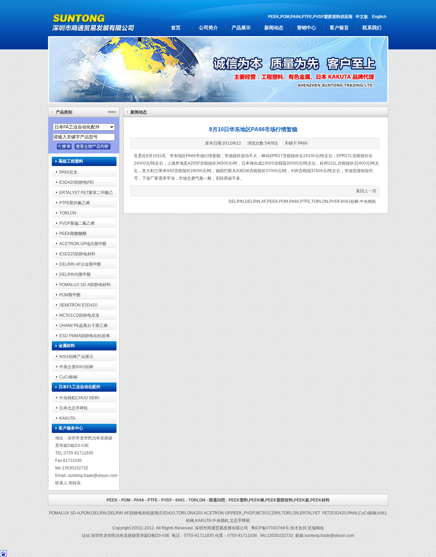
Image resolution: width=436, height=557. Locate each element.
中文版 (362, 16)
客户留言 (339, 27)
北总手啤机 (240, 520)
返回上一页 (366, 191)
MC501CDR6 (268, 513)
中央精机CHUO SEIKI (79, 398)
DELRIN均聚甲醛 (75, 274)
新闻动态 (273, 27)
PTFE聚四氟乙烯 (74, 203)
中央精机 (368, 201)
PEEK (272, 201)
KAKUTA (67, 418)
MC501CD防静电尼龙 (79, 315)
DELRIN (236, 201)
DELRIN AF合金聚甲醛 (80, 264)
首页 (176, 27)
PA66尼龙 (68, 172)
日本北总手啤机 (73, 408)
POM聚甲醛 (70, 295)
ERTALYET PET (315, 513)
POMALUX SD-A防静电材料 (85, 284)
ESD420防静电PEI (76, 182)
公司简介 (208, 27)
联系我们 (372, 27)
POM (283, 201)
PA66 (303, 143)
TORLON (67, 213)
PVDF (334, 201)
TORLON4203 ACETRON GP (203, 513)
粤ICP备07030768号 (270, 528)
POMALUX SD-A (64, 513)
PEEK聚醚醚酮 (73, 233)
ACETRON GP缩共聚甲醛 (83, 243)
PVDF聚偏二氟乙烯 (77, 223)
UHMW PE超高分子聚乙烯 (83, 325)
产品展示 (241, 27)
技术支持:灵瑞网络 (307, 528)
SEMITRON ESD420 (78, 305)
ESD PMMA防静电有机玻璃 (84, 335)
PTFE (305, 201)
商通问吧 (217, 500)
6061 (180, 500)
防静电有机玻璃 (144, 513)
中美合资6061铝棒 (76, 367)
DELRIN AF (255, 201)
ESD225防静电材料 (77, 254)
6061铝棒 (350, 201)
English (379, 16)
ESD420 (167, 513)
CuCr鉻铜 (68, 377)
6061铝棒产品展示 (76, 356)
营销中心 (306, 27)
